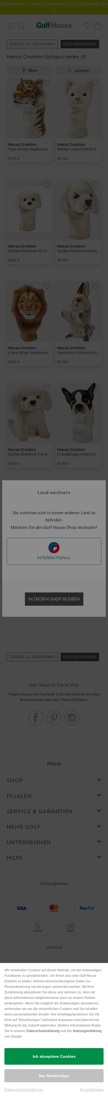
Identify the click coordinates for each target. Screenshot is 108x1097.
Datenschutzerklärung (43, 1031)
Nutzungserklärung (87, 1031)
